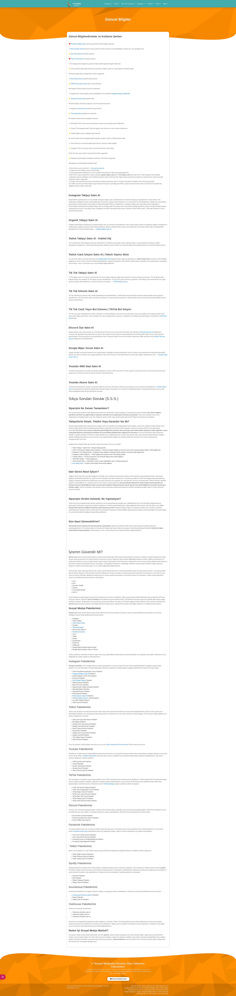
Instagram (140, 4)
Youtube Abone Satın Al (134, 989)
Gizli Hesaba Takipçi (79, 680)
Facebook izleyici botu (80, 831)
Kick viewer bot (123, 744)
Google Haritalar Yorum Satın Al (134, 988)
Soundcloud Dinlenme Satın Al (82, 895)
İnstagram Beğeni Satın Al (80, 673)
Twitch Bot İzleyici (136, 986)
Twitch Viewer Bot (163, 991)
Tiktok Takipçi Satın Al (148, 986)
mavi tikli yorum (82, 108)
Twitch (116, 4)
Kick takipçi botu (77, 463)
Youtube (149, 4)
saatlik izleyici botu (104, 259)
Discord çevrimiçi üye (78, 98)
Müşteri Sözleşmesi (130, 991)
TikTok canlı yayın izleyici (79, 83)
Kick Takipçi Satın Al (142, 993)
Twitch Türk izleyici (77, 59)
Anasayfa (107, 4)
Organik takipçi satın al (103, 229)
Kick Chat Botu (153, 993)
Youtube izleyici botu (89, 756)
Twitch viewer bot (111, 744)
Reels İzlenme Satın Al (80, 696)
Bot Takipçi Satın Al (82, 698)
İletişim (139, 991)
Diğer (164, 4)
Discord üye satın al (77, 78)
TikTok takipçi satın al (120, 281)
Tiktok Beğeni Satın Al (162, 986)
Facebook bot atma (78, 632)
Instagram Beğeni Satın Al (149, 991)
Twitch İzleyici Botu (78, 623)
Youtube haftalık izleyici (78, 44)
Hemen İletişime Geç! (118, 979)
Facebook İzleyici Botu (148, 989)
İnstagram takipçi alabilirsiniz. (121, 93)
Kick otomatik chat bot (77, 49)
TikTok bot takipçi (78, 627)
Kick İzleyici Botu (163, 993)
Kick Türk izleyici (76, 54)
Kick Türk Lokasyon (128, 4)
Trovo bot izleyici (76, 113)
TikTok (157, 4)
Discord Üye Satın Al (162, 989)
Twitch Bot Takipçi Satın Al (151, 988)
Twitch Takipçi (164, 988)
